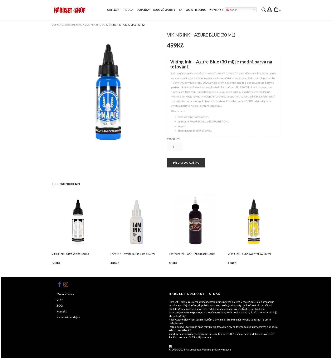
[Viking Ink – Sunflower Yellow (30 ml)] (253, 220)
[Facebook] (59, 284)
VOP (59, 299)
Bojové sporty (164, 9)
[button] (277, 10)
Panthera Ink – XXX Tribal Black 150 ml (192, 253)
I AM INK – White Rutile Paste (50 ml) (132, 253)
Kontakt (216, 9)
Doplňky (143, 9)
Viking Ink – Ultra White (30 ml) (70, 253)
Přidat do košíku (186, 162)
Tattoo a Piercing (192, 9)
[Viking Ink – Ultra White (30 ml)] (78, 220)
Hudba (128, 9)
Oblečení (113, 9)
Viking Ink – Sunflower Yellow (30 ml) (249, 253)
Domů (55, 24)
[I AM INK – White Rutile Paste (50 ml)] (136, 220)
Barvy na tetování (96, 24)
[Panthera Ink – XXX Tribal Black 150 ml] (195, 220)
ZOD (59, 305)
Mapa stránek (65, 294)
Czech (233, 9)
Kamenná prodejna (68, 317)
